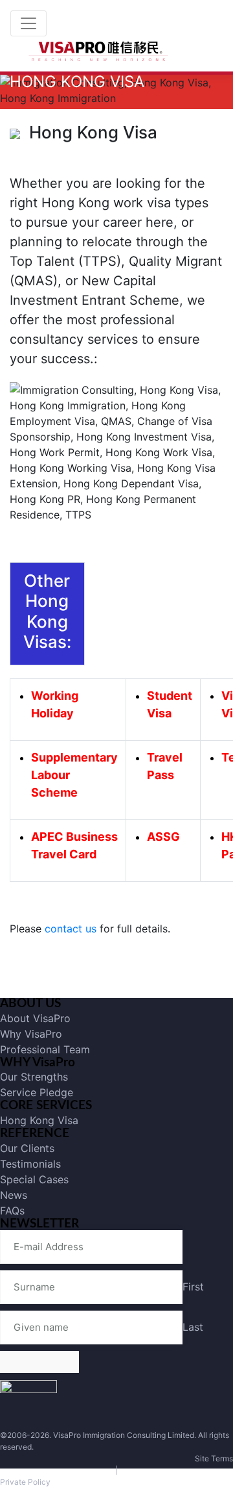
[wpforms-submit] (39, 1362)
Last (193, 1326)
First (193, 1286)
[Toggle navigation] (28, 23)
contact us (70, 928)
